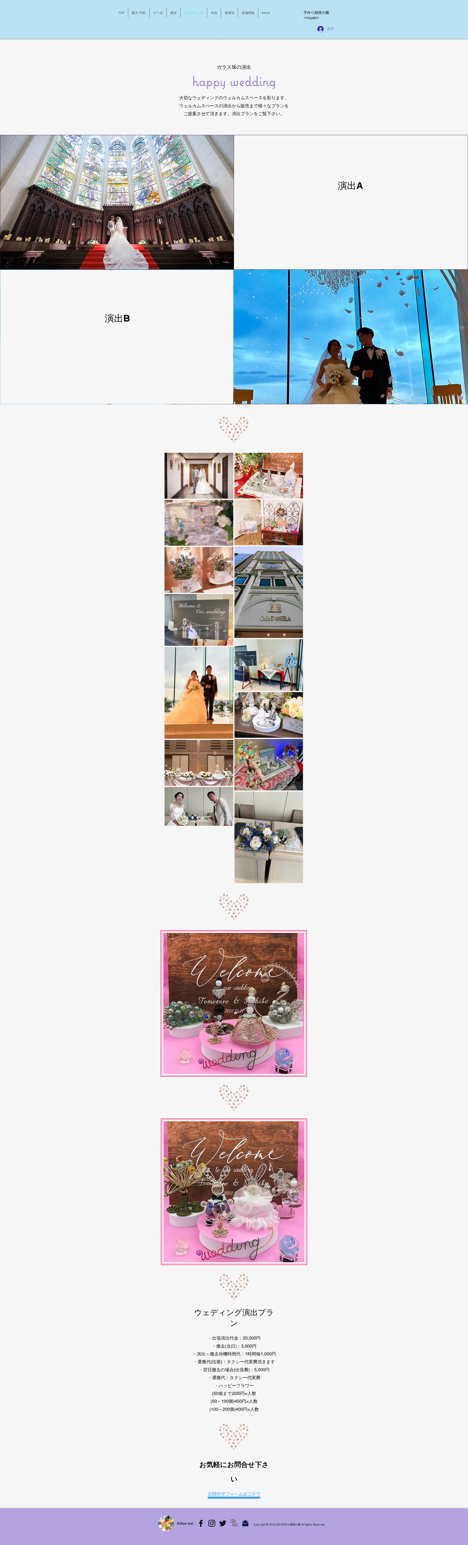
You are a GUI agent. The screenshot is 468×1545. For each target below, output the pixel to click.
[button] (158, 13)
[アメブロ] (200, 1523)
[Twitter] (222, 1523)
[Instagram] (211, 1523)
